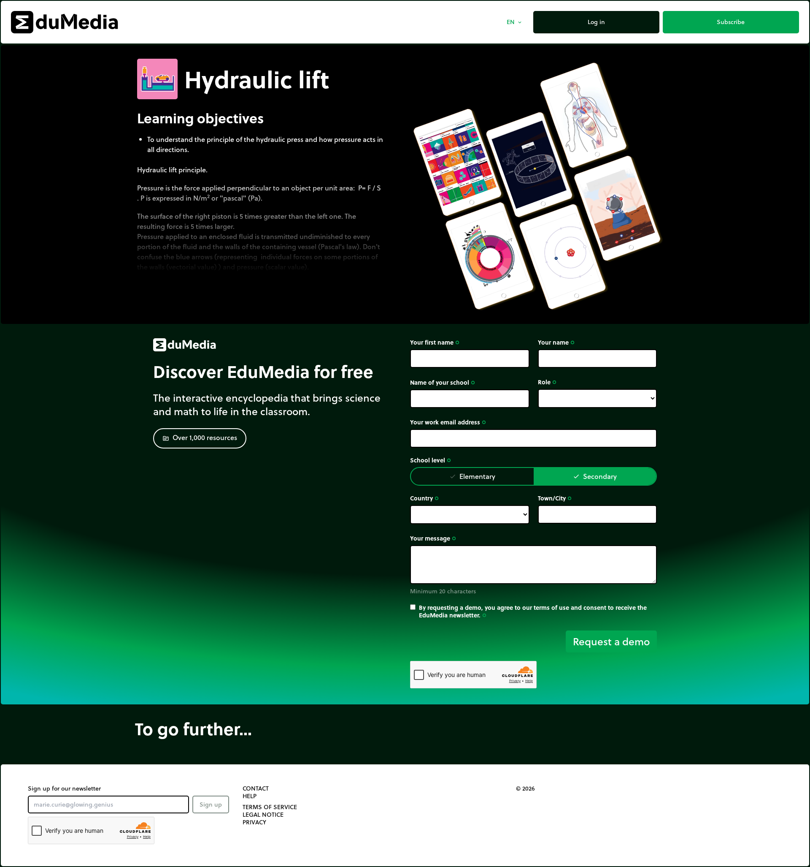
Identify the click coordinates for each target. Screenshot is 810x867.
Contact (256, 788)
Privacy (254, 822)
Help (249, 796)
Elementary (472, 476)
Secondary (595, 476)
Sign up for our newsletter (64, 788)
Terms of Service (270, 807)
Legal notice (263, 814)
